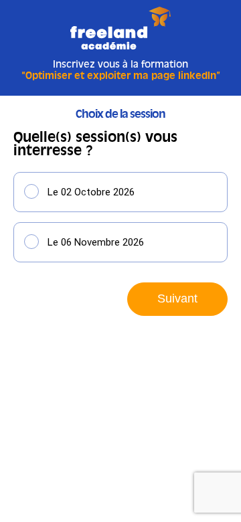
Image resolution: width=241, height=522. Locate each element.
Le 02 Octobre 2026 (91, 192)
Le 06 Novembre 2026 (96, 242)
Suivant (177, 298)
